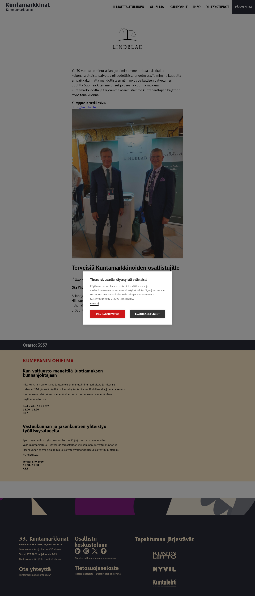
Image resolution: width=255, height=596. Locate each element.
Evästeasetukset (147, 314)
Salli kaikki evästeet (107, 314)
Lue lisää (94, 303)
